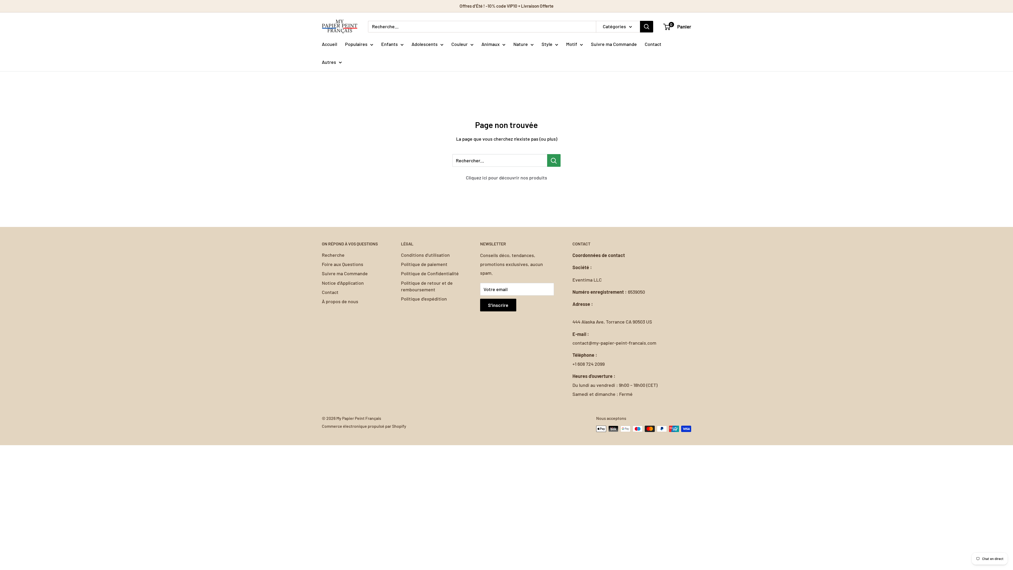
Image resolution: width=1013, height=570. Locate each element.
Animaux (490, 44)
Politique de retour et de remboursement (427, 286)
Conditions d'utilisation (425, 255)
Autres (329, 62)
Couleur (459, 44)
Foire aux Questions (342, 264)
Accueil (329, 44)
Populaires (356, 44)
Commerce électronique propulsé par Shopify (364, 426)
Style (547, 44)
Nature (520, 44)
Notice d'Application (343, 283)
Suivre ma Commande (614, 44)
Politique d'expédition (424, 299)
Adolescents (425, 44)
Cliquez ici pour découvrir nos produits (506, 177)
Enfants (389, 44)
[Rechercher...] (554, 160)
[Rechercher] (646, 26)
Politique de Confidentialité (430, 273)
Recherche (333, 255)
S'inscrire (498, 305)
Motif (571, 44)
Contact (653, 44)
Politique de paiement (424, 264)
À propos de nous (340, 301)
